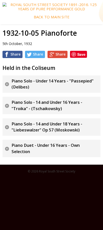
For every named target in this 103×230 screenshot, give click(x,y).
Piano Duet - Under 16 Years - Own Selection (46, 148)
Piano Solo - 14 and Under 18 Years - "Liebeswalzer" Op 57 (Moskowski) (47, 127)
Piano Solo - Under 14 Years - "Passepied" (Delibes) (53, 84)
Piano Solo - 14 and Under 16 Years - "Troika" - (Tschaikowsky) (47, 105)
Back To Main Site (52, 17)
